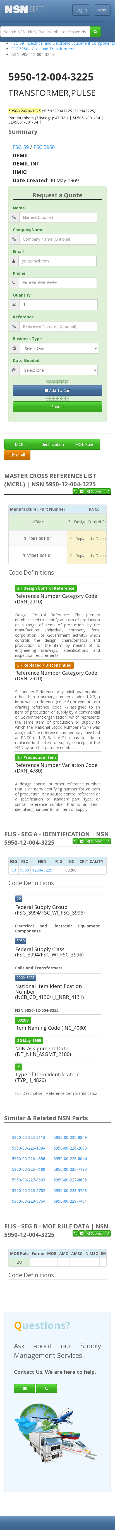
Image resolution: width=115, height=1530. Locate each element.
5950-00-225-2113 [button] (28, 1137)
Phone (19, 273)
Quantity (22, 295)
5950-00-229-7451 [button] (70, 1201)
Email (18, 251)
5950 (24, 870)
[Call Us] (75, 491)
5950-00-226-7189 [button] (28, 1169)
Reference (23, 316)
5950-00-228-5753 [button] (70, 1190)
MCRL (20, 444)
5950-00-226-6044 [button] (70, 1158)
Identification (52, 444)
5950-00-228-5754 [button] (28, 1201)
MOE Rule (84, 444)
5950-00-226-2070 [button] (70, 1148)
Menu (102, 10)
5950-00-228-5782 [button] (28, 1190)
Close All (17, 455)
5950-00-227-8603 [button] (28, 1180)
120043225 (42, 870)
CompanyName (28, 229)
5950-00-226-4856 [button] (28, 1158)
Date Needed (26, 360)
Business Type (27, 338)
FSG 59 (21, 147)
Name (19, 207)
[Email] (24, 1388)
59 (13, 870)
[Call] (46, 1388)
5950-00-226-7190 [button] (70, 1169)
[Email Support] (81, 491)
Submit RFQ (99, 491)
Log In (81, 10)
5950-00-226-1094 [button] (28, 1148)
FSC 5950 (44, 147)
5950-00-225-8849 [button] (70, 1137)
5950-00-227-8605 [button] (70, 1180)
